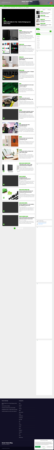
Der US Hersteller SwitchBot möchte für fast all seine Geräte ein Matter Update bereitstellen (26, 112)
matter (20, 428)
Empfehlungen (23, 176)
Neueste (39, 9)
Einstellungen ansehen (49, 446)
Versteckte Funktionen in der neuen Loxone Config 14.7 (9, 411)
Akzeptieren (37, 446)
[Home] (3, 6)
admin (25, 34)
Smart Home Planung (13, 7)
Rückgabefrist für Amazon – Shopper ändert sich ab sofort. (9, 409)
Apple (20, 123)
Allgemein (42, 11)
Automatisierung (20, 7)
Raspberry (26, 189)
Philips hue (20, 430)
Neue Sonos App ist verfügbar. (25, 45)
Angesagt (49, 9)
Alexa (20, 403)
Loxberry (20, 189)
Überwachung (21, 437)
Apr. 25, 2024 (21, 127)
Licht (24, 7)
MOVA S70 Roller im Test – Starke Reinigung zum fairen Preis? (17, 22)
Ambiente (20, 408)
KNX (22, 7)
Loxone (17, 7)
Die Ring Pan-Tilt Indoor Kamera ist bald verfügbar (8, 407)
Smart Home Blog (27, 1)
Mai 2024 (38, 38)
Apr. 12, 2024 (21, 180)
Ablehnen (43, 446)
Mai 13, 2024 (21, 87)
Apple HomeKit (21, 412)
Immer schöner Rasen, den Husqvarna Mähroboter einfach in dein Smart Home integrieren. (26, 218)
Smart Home (9, 7)
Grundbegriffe (27, 7)
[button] (52, 440)
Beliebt (44, 9)
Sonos (44, 15)
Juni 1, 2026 (21, 34)
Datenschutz (44, 448)
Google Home (21, 417)
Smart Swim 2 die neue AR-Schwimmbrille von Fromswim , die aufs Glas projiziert (26, 99)
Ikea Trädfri (20, 419)
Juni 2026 (38, 36)
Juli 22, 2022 (21, 193)
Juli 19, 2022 (21, 220)
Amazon (44, 23)
